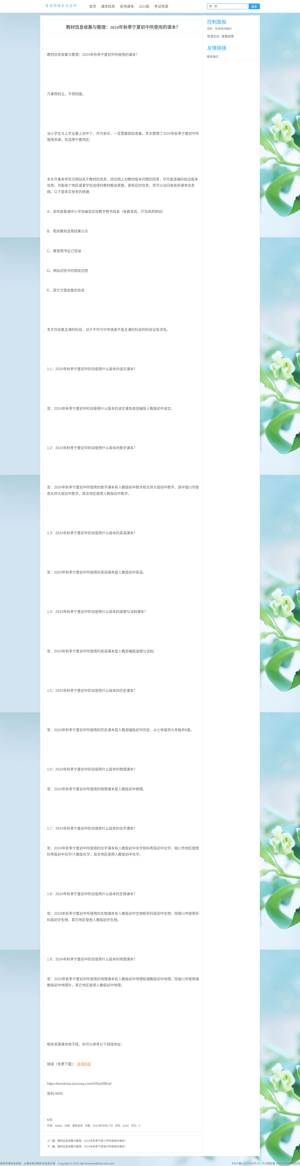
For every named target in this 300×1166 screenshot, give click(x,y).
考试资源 (161, 6)
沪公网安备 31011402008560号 (280, 1163)
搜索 (254, 6)
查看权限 (228, 36)
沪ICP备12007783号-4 (245, 1163)
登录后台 (213, 36)
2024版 (144, 6)
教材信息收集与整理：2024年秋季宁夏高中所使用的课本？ (92, 1146)
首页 (92, 6)
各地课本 (127, 6)
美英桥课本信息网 (60, 6)
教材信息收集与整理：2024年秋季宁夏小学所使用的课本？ (92, 1140)
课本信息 (108, 6)
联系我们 (213, 56)
